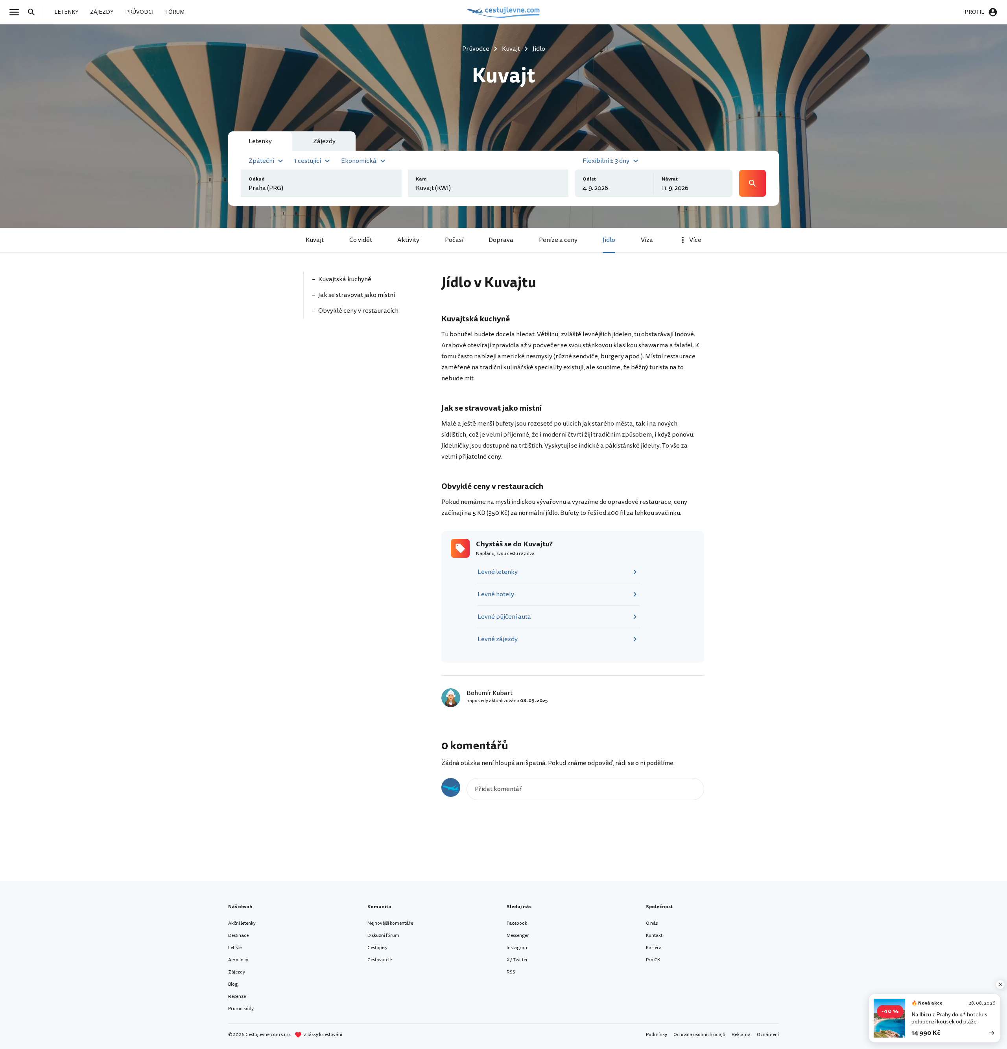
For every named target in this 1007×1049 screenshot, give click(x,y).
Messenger (518, 935)
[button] (267, 160)
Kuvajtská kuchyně (344, 279)
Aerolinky (238, 960)
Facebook (517, 923)
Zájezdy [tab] (324, 141)
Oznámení (768, 1034)
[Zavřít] (1000, 984)
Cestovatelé (379, 960)
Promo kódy (241, 1008)
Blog (233, 984)
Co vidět (360, 240)
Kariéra (654, 947)
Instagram (518, 947)
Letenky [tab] (260, 141)
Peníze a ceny (558, 240)
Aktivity (408, 240)
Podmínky (656, 1034)
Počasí (454, 240)
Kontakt (654, 935)
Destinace (238, 935)
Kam (421, 179)
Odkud (257, 179)
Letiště (235, 947)
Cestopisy (377, 947)
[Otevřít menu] (16, 12)
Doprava (501, 240)
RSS (511, 972)
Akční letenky (242, 923)
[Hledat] (33, 12)
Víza (647, 240)
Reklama (741, 1034)
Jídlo (609, 240)
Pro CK (653, 960)
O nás (652, 923)
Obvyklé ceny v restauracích (358, 310)
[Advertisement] (362, 380)
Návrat (670, 179)
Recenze (237, 996)
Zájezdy (236, 972)
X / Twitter (517, 960)
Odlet (589, 179)
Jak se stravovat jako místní (356, 295)
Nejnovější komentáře (390, 923)
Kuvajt (315, 240)
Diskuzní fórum (383, 935)
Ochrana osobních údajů (699, 1034)
